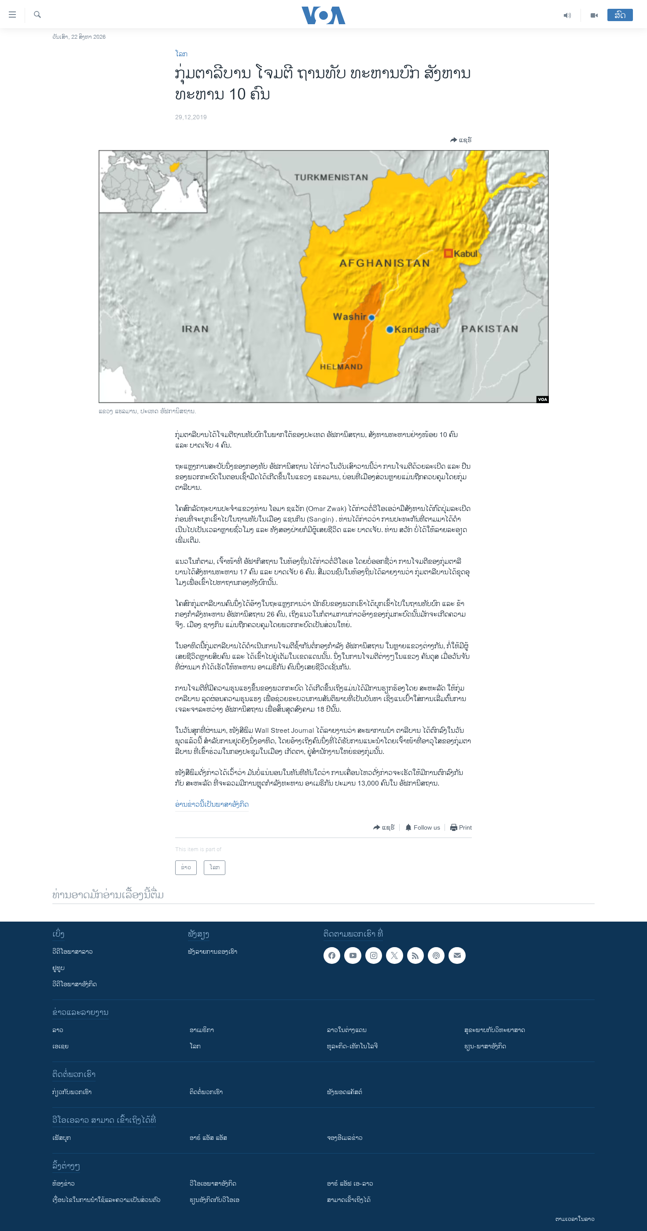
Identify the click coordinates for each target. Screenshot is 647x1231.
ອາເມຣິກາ (202, 1030)
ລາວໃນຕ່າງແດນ (347, 1030)
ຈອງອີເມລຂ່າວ (345, 1138)
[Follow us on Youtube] (352, 955)
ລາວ (57, 1030)
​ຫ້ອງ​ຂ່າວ (63, 1183)
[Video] (594, 15)
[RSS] (415, 955)
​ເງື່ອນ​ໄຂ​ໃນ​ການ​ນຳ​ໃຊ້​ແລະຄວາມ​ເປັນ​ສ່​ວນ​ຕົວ (106, 1200)
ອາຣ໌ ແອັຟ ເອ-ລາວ (350, 1183)
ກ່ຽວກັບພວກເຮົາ (72, 1092)
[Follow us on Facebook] (332, 955)
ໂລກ (181, 54)
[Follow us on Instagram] (373, 955)
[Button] (461, 140)
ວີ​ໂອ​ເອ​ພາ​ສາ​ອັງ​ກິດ (213, 1183)
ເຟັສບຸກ (61, 1138)
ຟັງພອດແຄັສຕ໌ (344, 1092)
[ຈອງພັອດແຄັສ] (456, 955)
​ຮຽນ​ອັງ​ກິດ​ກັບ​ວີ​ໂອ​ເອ (214, 1200)
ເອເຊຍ (60, 1046)
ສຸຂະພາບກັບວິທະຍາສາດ (494, 1030)
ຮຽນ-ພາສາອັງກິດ (485, 1046)
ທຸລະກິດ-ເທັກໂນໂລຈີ (352, 1046)
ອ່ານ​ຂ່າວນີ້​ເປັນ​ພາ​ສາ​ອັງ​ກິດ (212, 805)
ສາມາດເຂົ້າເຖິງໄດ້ (349, 1200)
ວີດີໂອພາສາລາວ (72, 951)
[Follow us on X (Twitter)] (394, 955)
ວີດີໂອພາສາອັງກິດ (74, 984)
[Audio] (567, 15)
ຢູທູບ (58, 968)
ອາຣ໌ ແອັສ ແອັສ (208, 1138)
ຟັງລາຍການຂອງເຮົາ (212, 951)
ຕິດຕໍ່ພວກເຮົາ (206, 1092)
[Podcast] (436, 955)
